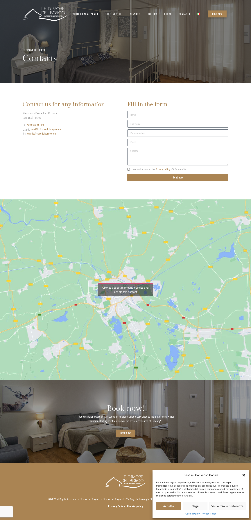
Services (135, 14)
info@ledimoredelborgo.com (46, 129)
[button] (243, 475)
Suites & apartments (85, 14)
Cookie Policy (192, 513)
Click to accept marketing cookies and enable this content (125, 289)
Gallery (152, 14)
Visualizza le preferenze (227, 506)
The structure (114, 14)
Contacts (184, 14)
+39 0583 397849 (35, 124)
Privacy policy (163, 169)
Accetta (168, 506)
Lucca (167, 14)
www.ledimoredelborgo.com (41, 133)
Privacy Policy (209, 513)
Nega (195, 506)
